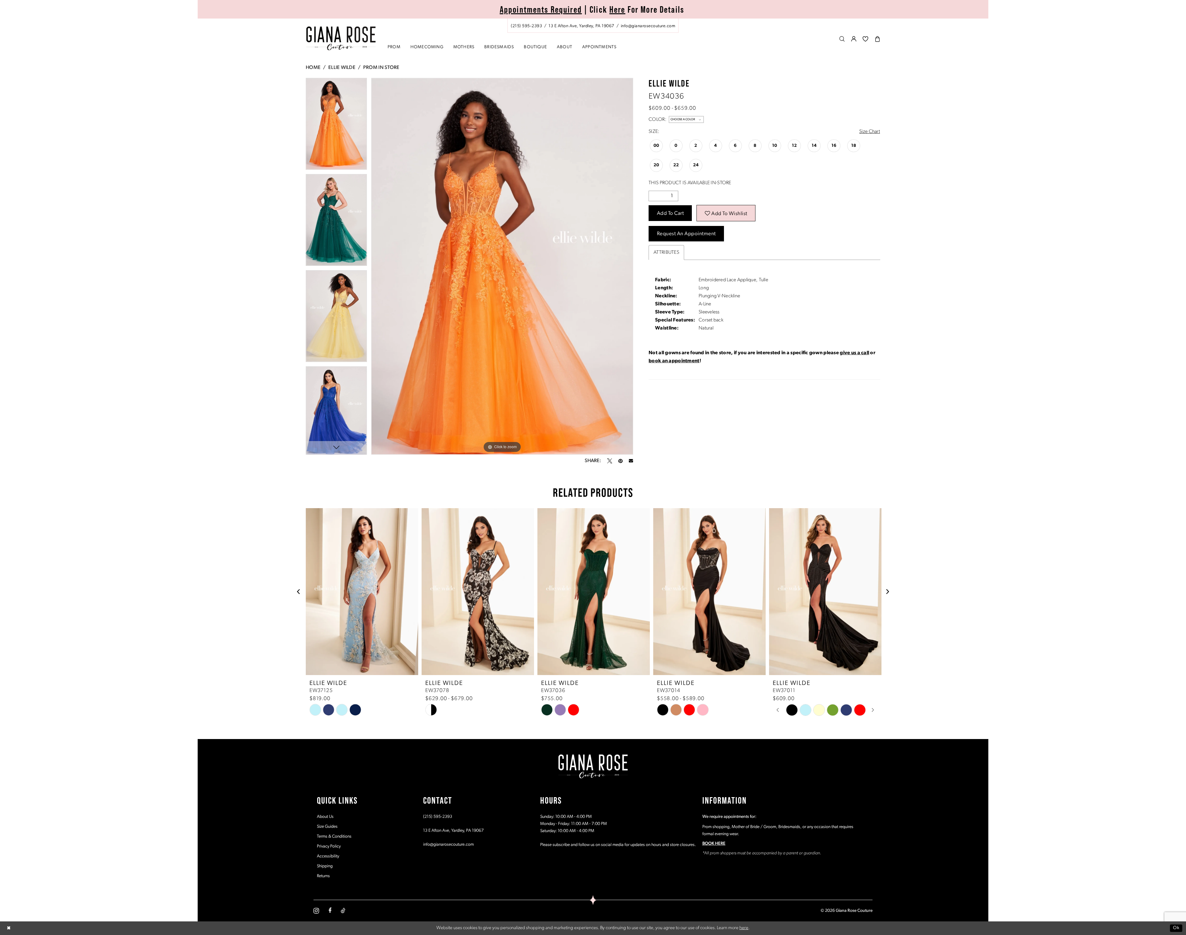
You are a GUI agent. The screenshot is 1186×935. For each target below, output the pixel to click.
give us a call (854, 353)
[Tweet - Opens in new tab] (609, 460)
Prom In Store (381, 67)
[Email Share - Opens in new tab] (631, 461)
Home (313, 67)
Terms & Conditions (334, 836)
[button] (854, 39)
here (743, 928)
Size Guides (327, 826)
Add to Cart (670, 213)
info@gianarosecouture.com (448, 844)
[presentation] (362, 591)
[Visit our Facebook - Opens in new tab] (329, 910)
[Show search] (842, 39)
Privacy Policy (329, 846)
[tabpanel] (336, 126)
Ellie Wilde (341, 67)
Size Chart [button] (869, 131)
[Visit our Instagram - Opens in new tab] (316, 910)
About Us (325, 816)
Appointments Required (541, 9)
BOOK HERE (713, 843)
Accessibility (328, 856)
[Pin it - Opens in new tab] (620, 460)
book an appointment (674, 361)
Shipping (325, 866)
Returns (323, 876)
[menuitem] (593, 26)
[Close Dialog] (9, 928)
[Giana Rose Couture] (341, 38)
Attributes (666, 252)
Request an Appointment (686, 233)
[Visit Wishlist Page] (866, 39)
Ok (1176, 928)
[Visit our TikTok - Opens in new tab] (343, 910)
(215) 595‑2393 (437, 816)
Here (617, 9)
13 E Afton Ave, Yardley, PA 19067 (453, 830)
